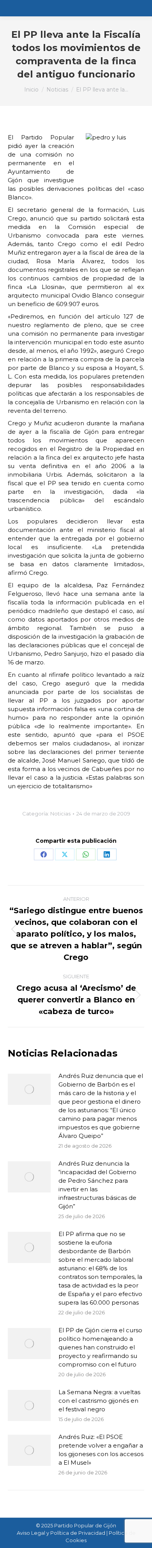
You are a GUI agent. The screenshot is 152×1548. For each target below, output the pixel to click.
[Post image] (29, 1089)
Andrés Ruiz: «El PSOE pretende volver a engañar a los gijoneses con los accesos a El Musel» (100, 1449)
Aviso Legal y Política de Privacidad (61, 1533)
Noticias (60, 813)
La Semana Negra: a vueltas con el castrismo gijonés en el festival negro (99, 1400)
